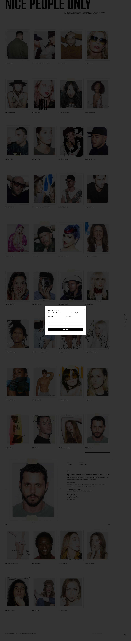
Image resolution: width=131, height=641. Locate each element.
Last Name (68, 316)
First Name (50, 316)
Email (49, 322)
